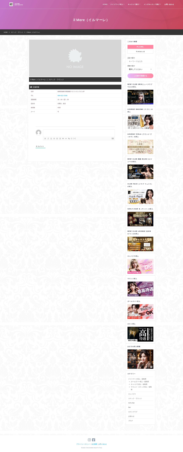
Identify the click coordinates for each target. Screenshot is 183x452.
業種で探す (131, 66)
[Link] (68, 138)
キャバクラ (132, 394)
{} (71, 138)
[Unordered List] (60, 138)
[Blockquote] (63, 138)
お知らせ (131, 416)
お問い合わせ (169, 4)
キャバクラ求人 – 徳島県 (139, 384)
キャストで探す (133, 4)
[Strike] (54, 138)
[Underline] (51, 138)
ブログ (130, 421)
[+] (74, 138)
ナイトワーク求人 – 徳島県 (137, 379)
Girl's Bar (131, 403)
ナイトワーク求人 (116, 4)
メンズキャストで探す (152, 4)
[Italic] (48, 138)
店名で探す (131, 58)
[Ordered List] (57, 138)
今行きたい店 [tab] (141, 51)
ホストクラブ (132, 412)
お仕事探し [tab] (141, 46)
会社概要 (94, 444)
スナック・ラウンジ (135, 398)
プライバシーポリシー (83, 444)
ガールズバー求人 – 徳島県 (140, 381)
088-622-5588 (62, 95)
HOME (105, 4)
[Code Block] (65, 138)
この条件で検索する (140, 76)
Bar (129, 407)
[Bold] (45, 138)
